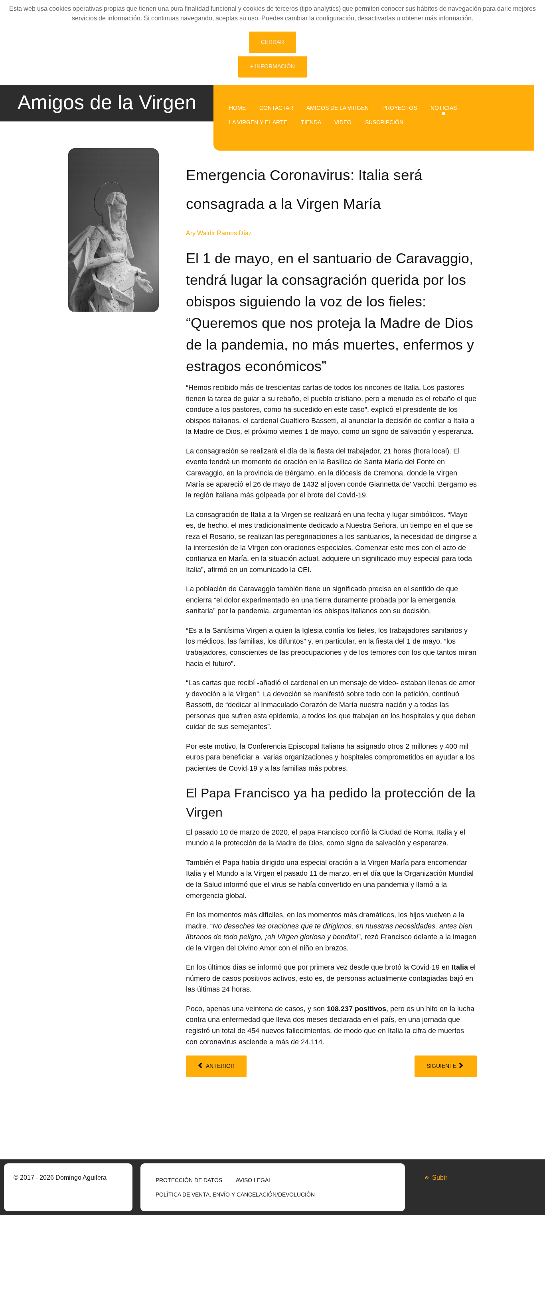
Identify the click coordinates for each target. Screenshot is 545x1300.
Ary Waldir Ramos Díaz (219, 233)
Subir (438, 1177)
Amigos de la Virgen (107, 102)
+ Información (272, 66)
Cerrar (272, 42)
